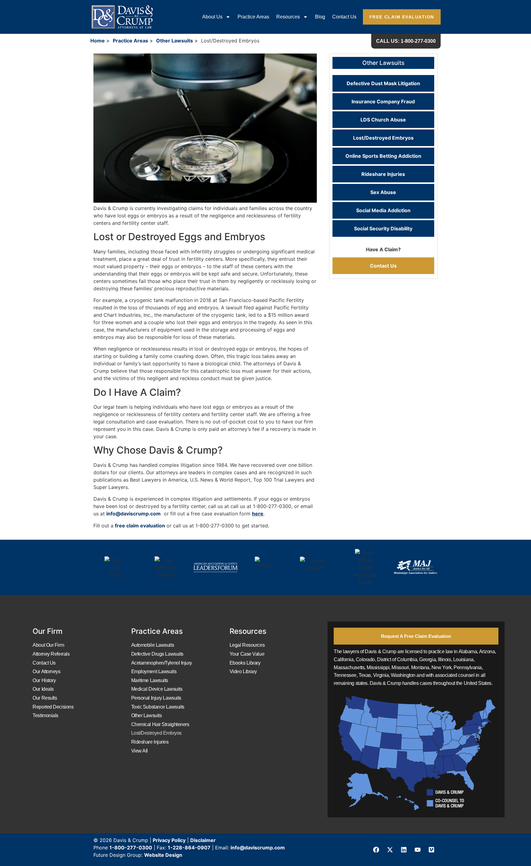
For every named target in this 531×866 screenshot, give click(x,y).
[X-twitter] (390, 850)
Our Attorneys (46, 671)
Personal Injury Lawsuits (156, 698)
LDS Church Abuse (383, 120)
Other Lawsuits (174, 41)
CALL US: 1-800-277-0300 (406, 41)
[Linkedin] (404, 850)
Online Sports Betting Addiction (383, 156)
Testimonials (45, 715)
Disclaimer (203, 840)
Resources (288, 16)
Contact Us (344, 16)
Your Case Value (247, 654)
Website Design (163, 855)
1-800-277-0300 (130, 847)
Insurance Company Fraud (383, 101)
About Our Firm (48, 645)
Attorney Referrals (51, 654)
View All (139, 750)
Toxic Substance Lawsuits (157, 706)
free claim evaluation (140, 525)
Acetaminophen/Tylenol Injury (161, 662)
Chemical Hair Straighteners (160, 724)
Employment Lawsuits (153, 671)
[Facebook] (376, 850)
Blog (320, 16)
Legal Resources (247, 645)
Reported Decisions (53, 706)
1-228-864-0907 (189, 847)
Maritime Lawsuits (149, 680)
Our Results (45, 698)
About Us (212, 16)
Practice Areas (253, 16)
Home (97, 41)
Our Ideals (43, 689)
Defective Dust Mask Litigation (383, 83)
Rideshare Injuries (383, 174)
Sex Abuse (383, 192)
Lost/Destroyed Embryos (383, 138)
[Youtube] (417, 850)
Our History (44, 680)
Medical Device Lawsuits (157, 689)
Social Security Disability (383, 228)
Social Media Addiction (383, 210)
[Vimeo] (431, 850)
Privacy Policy (169, 840)
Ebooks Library (245, 662)
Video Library (243, 671)
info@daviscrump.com (133, 513)
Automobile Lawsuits (152, 645)
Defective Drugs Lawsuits (157, 654)
